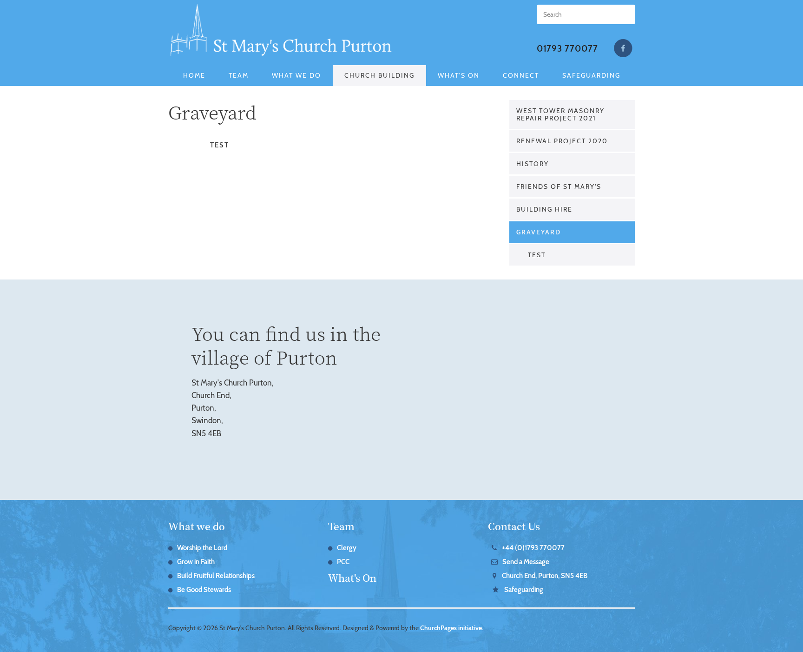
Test (537, 255)
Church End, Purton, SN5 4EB (544, 576)
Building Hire (544, 209)
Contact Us (514, 526)
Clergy (346, 548)
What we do (196, 526)
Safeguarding (591, 75)
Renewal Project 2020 (562, 141)
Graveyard (538, 232)
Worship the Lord (202, 548)
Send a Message (525, 562)
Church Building (379, 75)
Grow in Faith (196, 562)
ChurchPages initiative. (451, 628)
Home (194, 75)
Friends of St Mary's (558, 186)
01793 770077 (567, 48)
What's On (459, 75)
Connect (521, 75)
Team (239, 75)
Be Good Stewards (204, 589)
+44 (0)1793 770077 (533, 548)
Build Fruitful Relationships (216, 576)
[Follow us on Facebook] (623, 48)
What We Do (296, 75)
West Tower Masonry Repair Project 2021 (560, 114)
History (532, 164)
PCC (343, 562)
